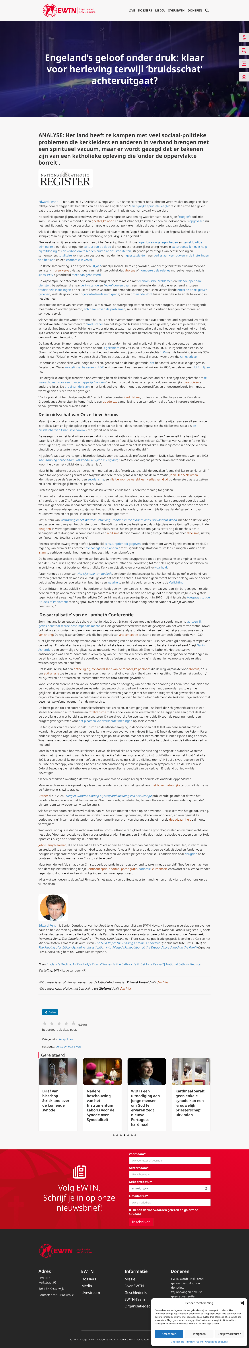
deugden (44, 529)
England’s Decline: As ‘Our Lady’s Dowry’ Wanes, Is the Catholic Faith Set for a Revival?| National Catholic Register (124, 964)
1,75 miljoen (201, 367)
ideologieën (190, 382)
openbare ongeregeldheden (158, 242)
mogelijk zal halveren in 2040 (84, 367)
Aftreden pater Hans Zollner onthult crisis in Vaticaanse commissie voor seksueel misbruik (194, 1105)
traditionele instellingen (54, 290)
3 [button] (121, 1135)
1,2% (163, 352)
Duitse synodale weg (68, 1046)
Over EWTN (176, 10)
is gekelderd (111, 348)
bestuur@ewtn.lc (62, 1295)
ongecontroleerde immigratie (99, 294)
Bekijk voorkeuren (229, 1334)
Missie (129, 1279)
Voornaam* (137, 1154)
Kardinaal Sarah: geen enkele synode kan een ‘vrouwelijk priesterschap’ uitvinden (151, 1103)
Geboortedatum (140, 1182)
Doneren (195, 10)
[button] (242, 1303)
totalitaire (65, 255)
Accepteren (169, 1334)
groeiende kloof (141, 294)
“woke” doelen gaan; (117, 285)
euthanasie (51, 673)
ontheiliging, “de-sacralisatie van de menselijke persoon (111, 669)
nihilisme (113, 533)
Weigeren (199, 1334)
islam (42, 552)
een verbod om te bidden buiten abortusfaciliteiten (96, 251)
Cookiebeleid (177, 1341)
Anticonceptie (97, 869)
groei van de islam (77, 387)
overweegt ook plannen (102, 548)
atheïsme (193, 533)
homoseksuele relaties (154, 270)
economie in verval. (79, 260)
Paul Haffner (132, 397)
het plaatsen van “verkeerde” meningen (105, 721)
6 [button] (132, 1135)
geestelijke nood (103, 221)
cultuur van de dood (97, 247)
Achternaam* (139, 1168)
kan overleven (189, 357)
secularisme (96, 479)
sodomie (145, 869)
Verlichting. (176, 582)
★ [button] (44, 1023)
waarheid (160, 567)
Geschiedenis (135, 1292)
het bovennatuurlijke (166, 785)
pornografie (129, 869)
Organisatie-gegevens (216, 1341)
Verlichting (45, 635)
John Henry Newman (183, 475)
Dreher (42, 796)
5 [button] (128, 1135)
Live (132, 10)
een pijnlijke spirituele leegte (149, 206)
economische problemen (155, 281)
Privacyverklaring (194, 1341)
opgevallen (197, 221)
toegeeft (185, 217)
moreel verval (61, 270)
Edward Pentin (48, 202)
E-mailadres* (138, 1196)
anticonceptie (128, 635)
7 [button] (135, 1135)
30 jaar (96, 266)
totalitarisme (97, 712)
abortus (129, 270)
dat (152, 363)
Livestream (90, 1292)
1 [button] (113, 1135)
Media (160, 10)
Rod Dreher (95, 324)
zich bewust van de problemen (104, 309)
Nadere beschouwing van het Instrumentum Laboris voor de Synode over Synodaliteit (61, 1105)
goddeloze (110, 402)
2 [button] (117, 1135)
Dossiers (145, 10)
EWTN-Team (134, 1299)
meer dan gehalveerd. (87, 275)
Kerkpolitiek (66, 1039)
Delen (52, 1012)
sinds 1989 (45, 275)
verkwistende (90, 285)
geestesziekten (136, 255)
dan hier (162, 982)
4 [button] (124, 1135)
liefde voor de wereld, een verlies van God (139, 479)
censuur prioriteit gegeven (122, 544)
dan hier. (125, 988)
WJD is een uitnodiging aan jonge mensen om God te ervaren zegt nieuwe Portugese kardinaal (105, 1108)
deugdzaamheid (180, 819)
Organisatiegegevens (142, 1306)
